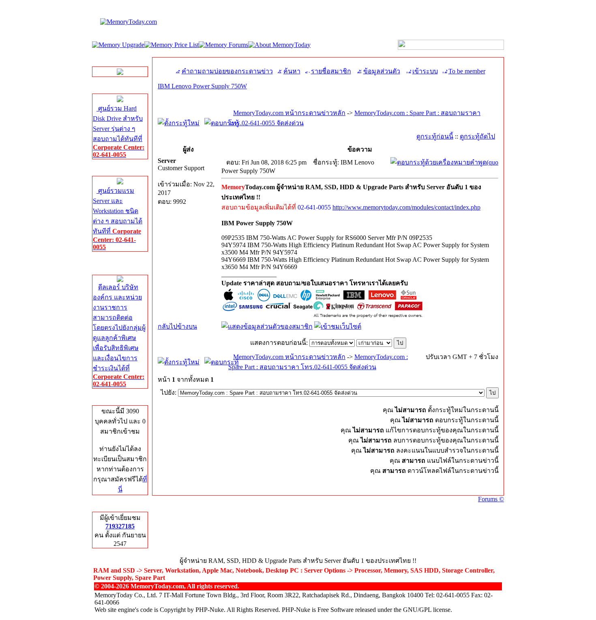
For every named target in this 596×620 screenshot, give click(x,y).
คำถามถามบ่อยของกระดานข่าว (227, 71)
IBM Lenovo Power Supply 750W (202, 86)
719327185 (120, 526)
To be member (466, 71)
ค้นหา (291, 71)
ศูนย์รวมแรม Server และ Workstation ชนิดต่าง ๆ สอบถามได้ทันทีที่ (117, 218)
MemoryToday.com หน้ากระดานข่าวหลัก (289, 112)
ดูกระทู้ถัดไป (477, 136)
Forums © (491, 499)
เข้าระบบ (425, 71)
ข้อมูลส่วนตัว (381, 71)
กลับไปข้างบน (177, 326)
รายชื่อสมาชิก (331, 71)
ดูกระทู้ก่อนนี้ (434, 136)
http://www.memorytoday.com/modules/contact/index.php (406, 207)
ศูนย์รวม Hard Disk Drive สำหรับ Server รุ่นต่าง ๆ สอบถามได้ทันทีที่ (118, 131)
